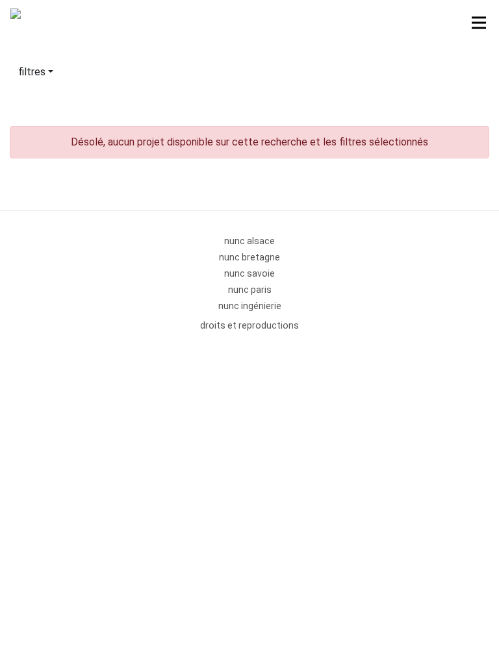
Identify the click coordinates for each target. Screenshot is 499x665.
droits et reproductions (249, 325)
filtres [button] (31, 72)
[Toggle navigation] (479, 22)
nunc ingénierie (249, 306)
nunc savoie (249, 273)
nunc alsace (249, 241)
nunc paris (250, 289)
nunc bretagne (249, 257)
